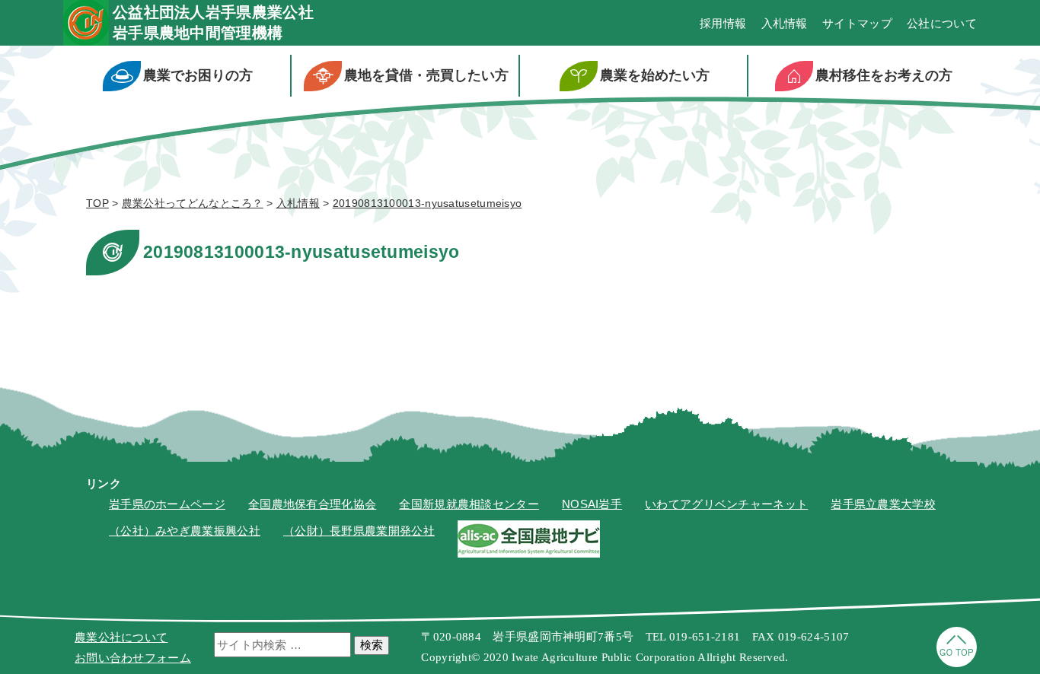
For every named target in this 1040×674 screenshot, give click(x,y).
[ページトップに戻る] (956, 663)
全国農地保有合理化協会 (312, 504)
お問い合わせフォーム (133, 657)
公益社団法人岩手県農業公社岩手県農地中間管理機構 (213, 22)
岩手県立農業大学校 (883, 504)
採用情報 (723, 23)
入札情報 (784, 23)
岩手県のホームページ (167, 504)
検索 (371, 644)
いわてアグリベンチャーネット (726, 504)
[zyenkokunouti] (529, 553)
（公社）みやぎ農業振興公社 (184, 530)
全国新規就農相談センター (469, 504)
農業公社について (121, 637)
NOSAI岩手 (592, 504)
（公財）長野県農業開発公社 (359, 530)
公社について (942, 23)
